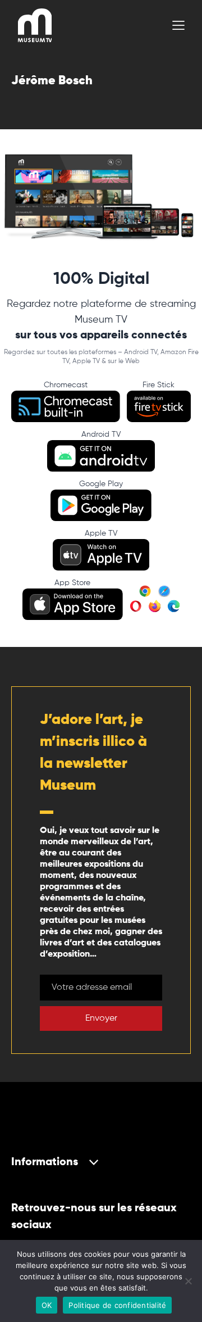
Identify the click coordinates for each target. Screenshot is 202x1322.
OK (47, 1305)
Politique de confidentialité (117, 1305)
